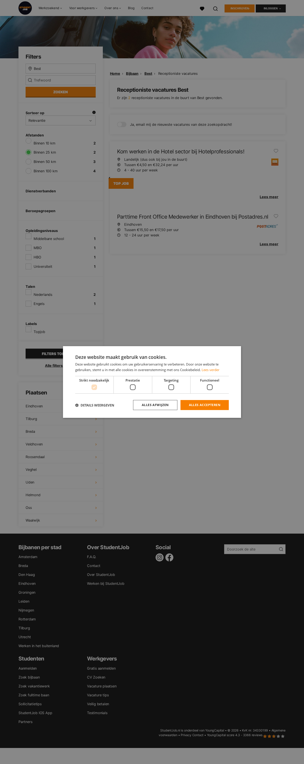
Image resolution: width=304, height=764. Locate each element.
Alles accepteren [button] (204, 405)
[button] (94, 405)
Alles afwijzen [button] (155, 405)
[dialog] (152, 382)
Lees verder (210, 370)
